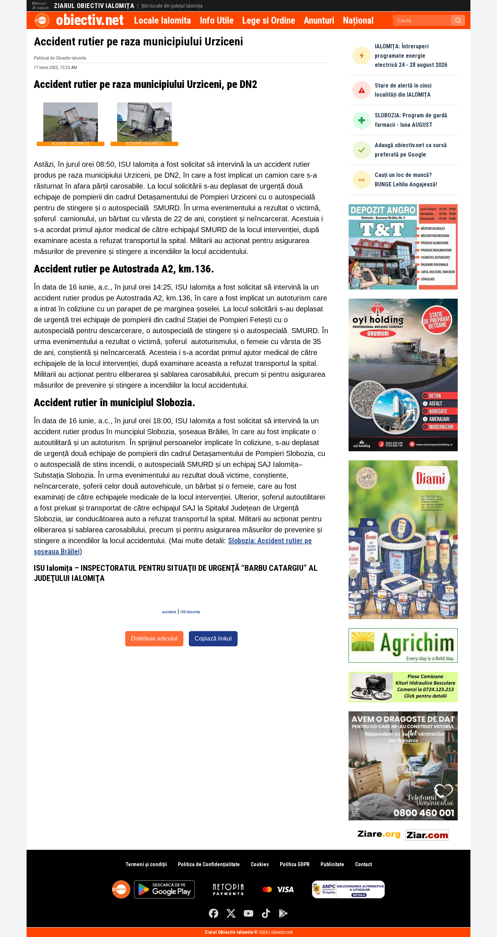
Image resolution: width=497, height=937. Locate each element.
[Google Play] (283, 913)
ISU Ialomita (190, 612)
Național (358, 20)
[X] (231, 913)
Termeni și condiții (146, 864)
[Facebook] (213, 913)
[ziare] (379, 833)
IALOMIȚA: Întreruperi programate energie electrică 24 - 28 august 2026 (411, 55)
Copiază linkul (213, 638)
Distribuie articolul (154, 638)
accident (169, 612)
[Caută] (458, 20)
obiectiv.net (89, 20)
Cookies (260, 864)
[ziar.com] (427, 833)
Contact (363, 864)
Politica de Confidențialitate (209, 864)
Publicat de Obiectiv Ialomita (60, 58)
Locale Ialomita (162, 20)
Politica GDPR (295, 864)
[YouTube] (248, 913)
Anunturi (319, 20)
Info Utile (217, 20)
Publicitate (332, 864)
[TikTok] (266, 913)
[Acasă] (42, 20)
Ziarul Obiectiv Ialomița (94, 6)
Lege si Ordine (268, 20)
